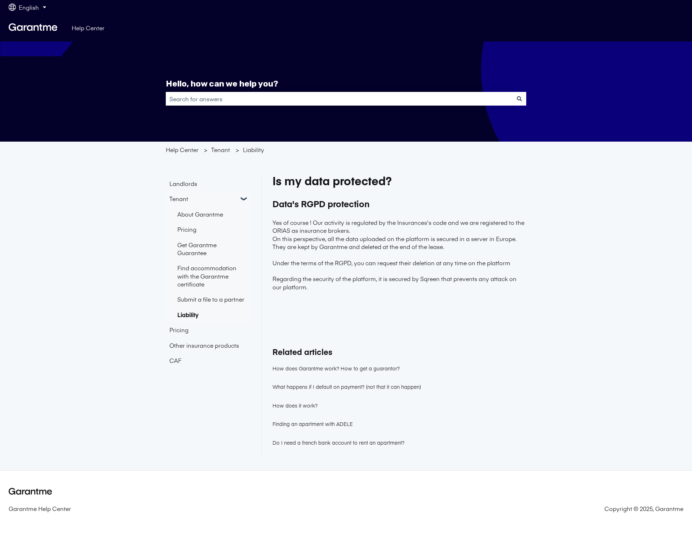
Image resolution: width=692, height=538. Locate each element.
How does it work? (295, 405)
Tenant (220, 150)
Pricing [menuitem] (186, 229)
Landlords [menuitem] (183, 183)
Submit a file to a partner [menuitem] (210, 299)
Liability (253, 150)
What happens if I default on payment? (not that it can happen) (346, 386)
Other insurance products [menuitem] (204, 345)
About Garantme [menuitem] (200, 214)
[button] (244, 199)
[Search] (519, 99)
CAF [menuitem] (175, 360)
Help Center (88, 28)
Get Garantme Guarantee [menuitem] (197, 249)
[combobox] (339, 99)
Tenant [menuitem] (178, 199)
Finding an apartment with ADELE (312, 423)
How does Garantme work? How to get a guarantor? (336, 368)
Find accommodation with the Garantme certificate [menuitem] (206, 276)
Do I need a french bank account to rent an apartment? (338, 442)
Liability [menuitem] (188, 315)
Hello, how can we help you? (222, 84)
